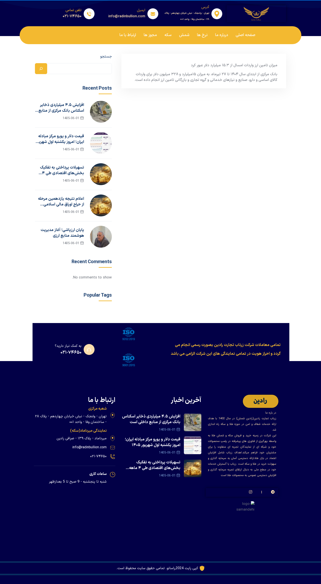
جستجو (106, 56)
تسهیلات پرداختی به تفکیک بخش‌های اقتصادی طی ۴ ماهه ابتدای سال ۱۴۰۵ (62, 170)
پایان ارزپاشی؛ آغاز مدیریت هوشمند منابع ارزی (62, 233)
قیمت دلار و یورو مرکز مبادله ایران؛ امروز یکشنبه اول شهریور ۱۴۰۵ (59, 139)
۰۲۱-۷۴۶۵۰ (70, 352)
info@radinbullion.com (89, 447)
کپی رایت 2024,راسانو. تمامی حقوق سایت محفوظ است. (157, 568)
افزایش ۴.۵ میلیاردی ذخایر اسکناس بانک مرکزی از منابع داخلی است (61, 108)
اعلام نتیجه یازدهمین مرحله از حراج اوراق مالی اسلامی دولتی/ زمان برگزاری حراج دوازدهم (61, 201)
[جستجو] (41, 68)
